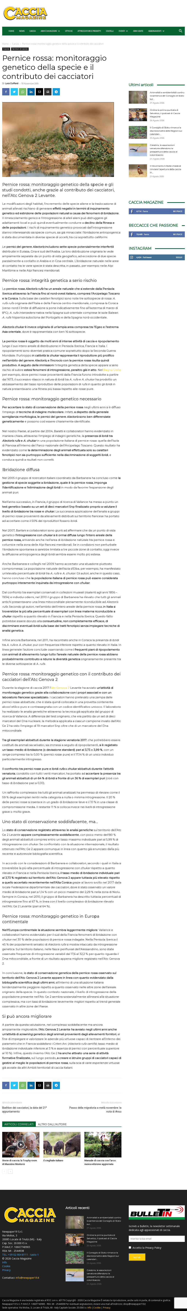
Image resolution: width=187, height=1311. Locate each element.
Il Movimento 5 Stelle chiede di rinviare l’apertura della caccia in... (165, 169)
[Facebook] (5, 91)
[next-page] (10, 1171)
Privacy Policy (153, 1247)
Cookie (6, 1266)
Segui (179, 257)
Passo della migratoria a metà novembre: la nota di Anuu (95, 1109)
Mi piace (177, 211)
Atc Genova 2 (60, 687)
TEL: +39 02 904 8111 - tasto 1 (20, 1254)
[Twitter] (14, 91)
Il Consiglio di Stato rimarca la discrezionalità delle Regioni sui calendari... (166, 130)
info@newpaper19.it (27, 1277)
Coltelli (110, 31)
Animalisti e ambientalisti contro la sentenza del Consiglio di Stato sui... (167, 95)
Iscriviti (137, 1257)
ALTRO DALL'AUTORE (52, 1124)
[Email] (39, 91)
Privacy (6, 1270)
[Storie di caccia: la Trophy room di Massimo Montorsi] (20, 1144)
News (21, 31)
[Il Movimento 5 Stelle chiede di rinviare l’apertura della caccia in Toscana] (138, 170)
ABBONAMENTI (154, 31)
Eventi (122, 31)
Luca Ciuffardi (11, 83)
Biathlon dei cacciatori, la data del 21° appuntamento (24, 1109)
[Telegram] (56, 91)
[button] (180, 31)
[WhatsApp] (22, 91)
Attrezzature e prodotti (89, 31)
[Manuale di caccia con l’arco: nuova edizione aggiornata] (103, 1144)
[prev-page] (4, 1171)
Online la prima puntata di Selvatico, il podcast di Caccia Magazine (165, 113)
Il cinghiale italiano (53, 1160)
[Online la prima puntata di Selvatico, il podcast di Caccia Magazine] (138, 114)
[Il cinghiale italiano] (62, 1144)
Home (11, 31)
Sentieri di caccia (20, 49)
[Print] (47, 91)
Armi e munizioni (49, 31)
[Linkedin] (31, 91)
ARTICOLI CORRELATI (19, 1124)
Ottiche (68, 31)
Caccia (33, 31)
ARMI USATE (138, 31)
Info (4, 1262)
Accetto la (138, 1247)
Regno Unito (112, 370)
